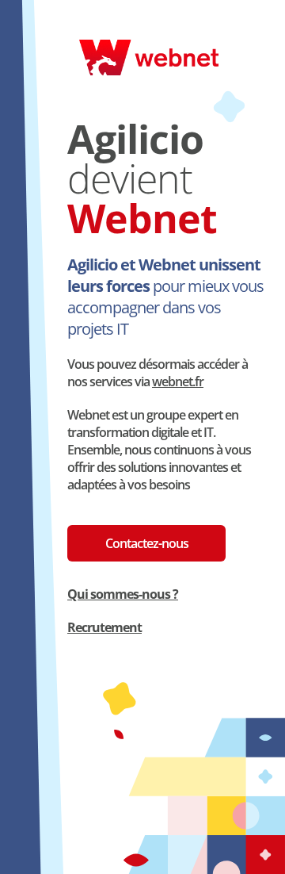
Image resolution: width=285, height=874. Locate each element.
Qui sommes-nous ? (122, 594)
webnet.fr (177, 381)
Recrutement (104, 627)
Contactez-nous (146, 543)
